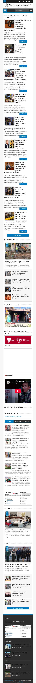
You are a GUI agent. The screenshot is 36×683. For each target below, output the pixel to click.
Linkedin (26, 1)
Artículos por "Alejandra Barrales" (16, 17)
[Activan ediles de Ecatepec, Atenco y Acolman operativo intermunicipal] (18, 554)
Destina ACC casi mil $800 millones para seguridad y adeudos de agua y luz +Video (18, 530)
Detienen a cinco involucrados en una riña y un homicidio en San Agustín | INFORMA (20, 440)
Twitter (19, 1)
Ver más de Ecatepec (18, 608)
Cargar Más (17, 235)
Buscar (31, 10)
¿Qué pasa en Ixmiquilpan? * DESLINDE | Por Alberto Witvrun (21, 653)
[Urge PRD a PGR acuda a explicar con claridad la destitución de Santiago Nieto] (9, 24)
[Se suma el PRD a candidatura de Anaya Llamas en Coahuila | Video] (9, 48)
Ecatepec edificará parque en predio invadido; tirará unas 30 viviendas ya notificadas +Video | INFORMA (17, 261)
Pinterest (31, 1)
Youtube (29, 1)
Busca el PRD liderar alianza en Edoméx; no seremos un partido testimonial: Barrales (15, 168)
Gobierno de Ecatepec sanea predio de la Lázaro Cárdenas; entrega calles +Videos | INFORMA (21, 280)
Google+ (24, 1)
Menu (5, 1)
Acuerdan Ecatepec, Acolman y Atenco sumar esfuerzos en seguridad (21, 577)
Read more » (23, 41)
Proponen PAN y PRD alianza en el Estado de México (20, 143)
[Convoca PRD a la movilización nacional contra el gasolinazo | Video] (9, 98)
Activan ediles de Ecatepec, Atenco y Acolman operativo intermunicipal (17, 565)
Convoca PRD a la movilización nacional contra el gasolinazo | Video (20, 98)
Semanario (18, 421)
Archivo (27, 421)
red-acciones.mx (9, 680)
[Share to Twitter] (8, 25)
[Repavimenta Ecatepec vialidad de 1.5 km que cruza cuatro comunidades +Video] (8, 586)
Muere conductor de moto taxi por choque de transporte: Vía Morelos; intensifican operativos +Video (21, 427)
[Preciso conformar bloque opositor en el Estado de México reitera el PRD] (9, 191)
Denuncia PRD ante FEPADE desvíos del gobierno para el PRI (20, 121)
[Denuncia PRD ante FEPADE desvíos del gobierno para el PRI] (9, 121)
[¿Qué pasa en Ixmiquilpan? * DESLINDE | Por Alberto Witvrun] (8, 654)
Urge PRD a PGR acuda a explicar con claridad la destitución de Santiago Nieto (15, 25)
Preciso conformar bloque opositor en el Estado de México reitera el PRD (14, 192)
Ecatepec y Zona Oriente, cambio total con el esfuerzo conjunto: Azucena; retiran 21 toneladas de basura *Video (20, 600)
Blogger (21, 682)
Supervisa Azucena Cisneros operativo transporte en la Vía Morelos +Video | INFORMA (20, 287)
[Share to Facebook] (6, 25)
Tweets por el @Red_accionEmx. (13, 416)
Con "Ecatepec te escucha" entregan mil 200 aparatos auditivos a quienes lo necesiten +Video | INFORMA (21, 478)
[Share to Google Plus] (10, 25)
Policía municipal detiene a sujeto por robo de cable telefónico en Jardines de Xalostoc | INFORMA (20, 272)
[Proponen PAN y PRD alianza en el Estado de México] (9, 144)
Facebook (21, 1)
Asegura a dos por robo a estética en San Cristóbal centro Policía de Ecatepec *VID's (21, 645)
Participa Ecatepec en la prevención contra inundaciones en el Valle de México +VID (20, 592)
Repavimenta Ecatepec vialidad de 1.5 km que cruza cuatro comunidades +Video (21, 585)
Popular (9, 421)
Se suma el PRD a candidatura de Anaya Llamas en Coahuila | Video (15, 50)
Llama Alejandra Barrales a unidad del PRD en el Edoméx (20, 215)
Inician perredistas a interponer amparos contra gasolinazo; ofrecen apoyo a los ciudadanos (15, 75)
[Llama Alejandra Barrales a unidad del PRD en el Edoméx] (9, 216)
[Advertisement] (18, 360)
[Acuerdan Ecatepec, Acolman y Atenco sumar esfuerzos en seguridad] (8, 578)
